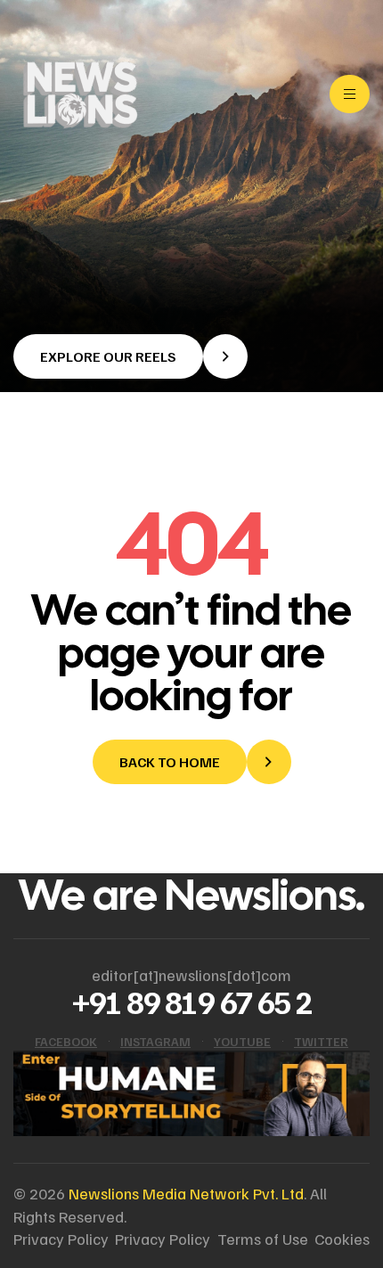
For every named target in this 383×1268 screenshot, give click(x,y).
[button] (130, 356)
